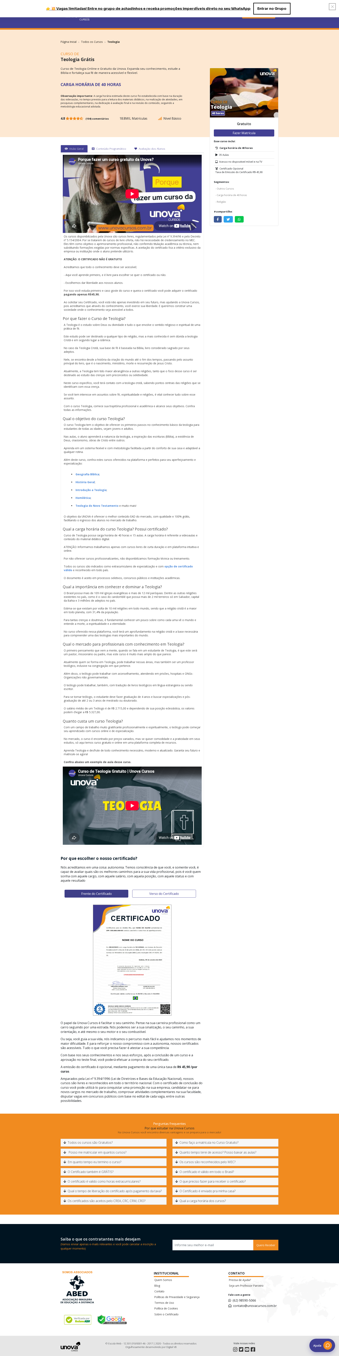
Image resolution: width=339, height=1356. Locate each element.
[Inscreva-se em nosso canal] (247, 1349)
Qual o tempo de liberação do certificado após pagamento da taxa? (115, 1191)
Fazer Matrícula (244, 133)
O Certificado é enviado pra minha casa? (207, 1191)
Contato (159, 1291)
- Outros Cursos (224, 188)
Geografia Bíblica (87, 474)
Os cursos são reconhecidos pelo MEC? (207, 1162)
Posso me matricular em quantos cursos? (97, 1152)
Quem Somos (163, 1280)
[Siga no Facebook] (253, 1349)
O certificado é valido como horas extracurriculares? (104, 1181)
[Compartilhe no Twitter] (228, 219)
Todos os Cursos (92, 42)
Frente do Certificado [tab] (96, 893)
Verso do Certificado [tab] (164, 893)
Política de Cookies (166, 1308)
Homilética (83, 498)
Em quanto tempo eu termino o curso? (94, 1162)
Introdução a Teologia (91, 490)
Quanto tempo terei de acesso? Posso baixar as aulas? (218, 1152)
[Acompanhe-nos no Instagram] (235, 1349)
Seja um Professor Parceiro (246, 1285)
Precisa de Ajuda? (240, 1280)
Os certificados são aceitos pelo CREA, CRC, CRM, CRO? (106, 1201)
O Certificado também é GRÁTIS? (90, 1172)
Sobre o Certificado (166, 1314)
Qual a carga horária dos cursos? (203, 1201)
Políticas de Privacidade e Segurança (177, 1297)
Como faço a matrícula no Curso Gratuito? (209, 1142)
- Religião (220, 201)
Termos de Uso (164, 1303)
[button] (322, 1345)
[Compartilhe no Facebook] (218, 219)
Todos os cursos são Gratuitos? (90, 1142)
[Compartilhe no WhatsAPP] (239, 219)
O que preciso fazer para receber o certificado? (213, 1181)
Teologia (113, 42)
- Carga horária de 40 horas (231, 195)
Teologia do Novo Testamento (97, 506)
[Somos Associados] (77, 1288)
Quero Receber (265, 1245)
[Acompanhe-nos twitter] (241, 1349)
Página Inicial (69, 42)
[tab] (74, 148)
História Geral (85, 482)
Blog (157, 1285)
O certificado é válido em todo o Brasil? (207, 1172)
